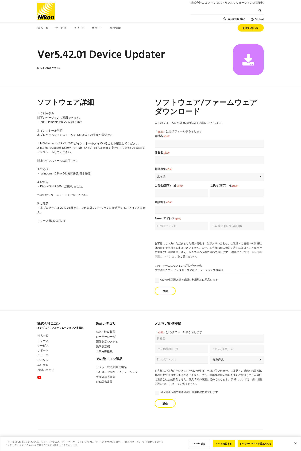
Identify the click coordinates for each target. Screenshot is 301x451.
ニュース (42, 355)
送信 (165, 291)
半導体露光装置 (105, 377)
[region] (150, 444)
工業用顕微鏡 (104, 351)
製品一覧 (42, 336)
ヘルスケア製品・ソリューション (117, 372)
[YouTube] (39, 377)
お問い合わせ (45, 370)
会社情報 (42, 365)
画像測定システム (107, 341)
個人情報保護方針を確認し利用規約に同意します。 (190, 392)
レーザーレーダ (105, 337)
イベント (42, 360)
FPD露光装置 (104, 382)
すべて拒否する (224, 443)
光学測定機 (103, 346)
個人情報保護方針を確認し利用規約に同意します (189, 279)
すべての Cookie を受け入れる (255, 443)
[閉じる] (295, 443)
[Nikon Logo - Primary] (46, 11)
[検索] (260, 10)
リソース (42, 341)
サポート (42, 350)
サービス (42, 345)
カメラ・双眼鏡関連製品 (111, 367)
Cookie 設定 (199, 443)
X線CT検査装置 (105, 332)
